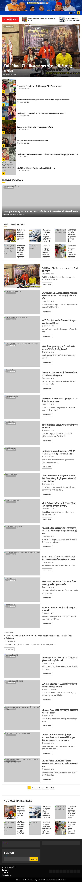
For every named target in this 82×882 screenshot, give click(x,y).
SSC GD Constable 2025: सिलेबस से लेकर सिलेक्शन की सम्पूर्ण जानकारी (59, 685)
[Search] (75, 13)
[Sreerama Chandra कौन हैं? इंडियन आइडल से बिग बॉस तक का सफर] (9, 86)
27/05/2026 (18, 214)
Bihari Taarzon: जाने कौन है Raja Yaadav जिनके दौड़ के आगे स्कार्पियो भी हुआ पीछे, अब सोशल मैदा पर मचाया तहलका (58, 737)
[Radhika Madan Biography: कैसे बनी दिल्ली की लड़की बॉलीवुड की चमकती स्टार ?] (9, 99)
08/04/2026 (47, 326)
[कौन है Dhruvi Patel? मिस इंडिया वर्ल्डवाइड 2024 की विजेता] (9, 168)
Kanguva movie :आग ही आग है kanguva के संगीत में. (35, 127)
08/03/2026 (47, 352)
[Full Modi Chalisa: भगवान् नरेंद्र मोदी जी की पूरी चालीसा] (41, 50)
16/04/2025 (22, 129)
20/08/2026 (8, 75)
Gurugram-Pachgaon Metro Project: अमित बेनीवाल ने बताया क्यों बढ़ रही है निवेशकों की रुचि (41, 211)
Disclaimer (5, 872)
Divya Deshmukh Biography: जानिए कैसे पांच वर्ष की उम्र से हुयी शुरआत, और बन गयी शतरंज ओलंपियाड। (59, 478)
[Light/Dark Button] (70, 13)
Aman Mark (8, 214)
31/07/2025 (46, 430)
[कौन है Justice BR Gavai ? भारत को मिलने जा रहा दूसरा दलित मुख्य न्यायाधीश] (22, 589)
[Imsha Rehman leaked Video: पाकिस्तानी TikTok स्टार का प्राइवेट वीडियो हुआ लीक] (22, 770)
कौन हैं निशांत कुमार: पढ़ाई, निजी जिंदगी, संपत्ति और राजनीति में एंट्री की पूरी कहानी (21, 252)
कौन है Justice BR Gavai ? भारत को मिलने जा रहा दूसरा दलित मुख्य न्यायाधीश (59, 583)
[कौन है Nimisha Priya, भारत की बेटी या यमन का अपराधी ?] (22, 433)
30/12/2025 (46, 378)
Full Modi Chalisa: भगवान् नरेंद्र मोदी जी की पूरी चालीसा (21, 234)
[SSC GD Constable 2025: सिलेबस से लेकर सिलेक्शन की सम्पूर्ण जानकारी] (22, 692)
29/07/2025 (22, 116)
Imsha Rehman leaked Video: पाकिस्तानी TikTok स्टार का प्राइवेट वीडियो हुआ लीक (60, 763)
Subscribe (78, 12)
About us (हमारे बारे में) (9, 867)
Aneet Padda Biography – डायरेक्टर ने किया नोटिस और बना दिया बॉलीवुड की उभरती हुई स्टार (59, 530)
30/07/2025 (22, 102)
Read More (47, 284)
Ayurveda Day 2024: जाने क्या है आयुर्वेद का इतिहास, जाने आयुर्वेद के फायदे (59, 659)
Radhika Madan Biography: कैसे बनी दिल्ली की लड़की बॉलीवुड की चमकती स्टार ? (43, 100)
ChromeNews (51, 880)
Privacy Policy (6, 875)
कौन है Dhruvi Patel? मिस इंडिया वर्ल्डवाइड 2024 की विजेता (36, 168)
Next (52, 788)
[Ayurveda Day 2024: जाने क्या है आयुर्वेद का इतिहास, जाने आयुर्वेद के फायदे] (22, 666)
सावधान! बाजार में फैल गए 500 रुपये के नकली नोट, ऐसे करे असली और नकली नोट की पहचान (58, 558)
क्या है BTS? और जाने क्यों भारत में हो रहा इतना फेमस (32, 141)
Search (9, 853)
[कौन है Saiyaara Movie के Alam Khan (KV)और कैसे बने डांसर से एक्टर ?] (9, 113)
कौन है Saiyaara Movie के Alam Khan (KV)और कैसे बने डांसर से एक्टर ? (41, 113)
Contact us (5, 870)
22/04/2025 (47, 562)
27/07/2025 (46, 536)
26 (47, 788)
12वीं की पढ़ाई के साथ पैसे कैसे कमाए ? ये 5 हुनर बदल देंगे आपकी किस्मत (72, 235)
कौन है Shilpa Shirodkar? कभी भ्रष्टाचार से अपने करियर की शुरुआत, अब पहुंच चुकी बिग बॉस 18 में (47, 154)
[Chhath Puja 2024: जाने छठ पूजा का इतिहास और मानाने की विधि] (22, 718)
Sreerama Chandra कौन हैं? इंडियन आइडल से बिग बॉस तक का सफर (39, 86)
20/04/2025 (47, 587)
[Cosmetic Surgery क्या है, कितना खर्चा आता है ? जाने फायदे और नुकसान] (35, 251)
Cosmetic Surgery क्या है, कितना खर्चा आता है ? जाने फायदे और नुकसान (46, 251)
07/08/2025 (22, 88)
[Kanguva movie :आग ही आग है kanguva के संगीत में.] (9, 127)
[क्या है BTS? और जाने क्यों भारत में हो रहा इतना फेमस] (9, 140)
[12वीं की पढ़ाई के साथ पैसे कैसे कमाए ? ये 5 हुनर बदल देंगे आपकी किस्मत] (60, 235)
